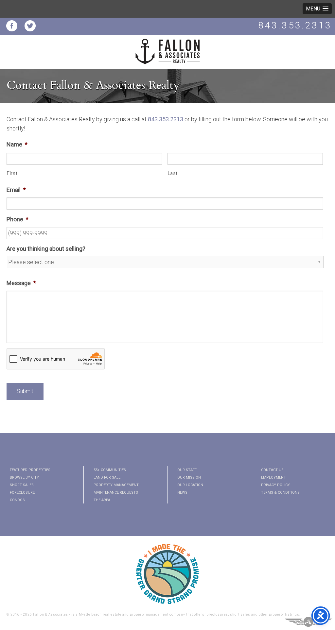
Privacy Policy (275, 485)
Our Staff (187, 470)
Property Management (116, 485)
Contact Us (272, 470)
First (12, 173)
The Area (102, 500)
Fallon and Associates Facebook (12, 26)
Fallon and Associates (167, 56)
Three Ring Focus (308, 622)
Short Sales (22, 485)
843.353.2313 (295, 25)
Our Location (190, 485)
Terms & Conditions (280, 492)
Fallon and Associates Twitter (30, 26)
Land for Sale (107, 477)
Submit (25, 391)
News (182, 492)
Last (173, 173)
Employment (273, 477)
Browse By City (24, 477)
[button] (317, 8)
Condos (17, 500)
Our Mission (189, 477)
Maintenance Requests (116, 492)
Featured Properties (30, 470)
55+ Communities (110, 470)
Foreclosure (22, 492)
